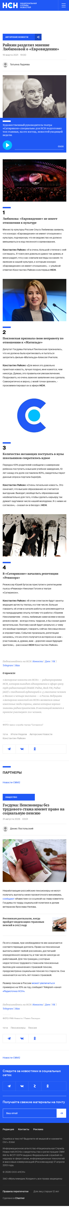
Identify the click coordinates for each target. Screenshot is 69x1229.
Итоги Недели (19, 734)
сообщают (8, 898)
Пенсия (32, 1027)
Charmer (20, 1198)
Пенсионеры (18, 1027)
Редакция (8, 1129)
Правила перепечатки (15, 1191)
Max (17, 665)
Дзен (47, 661)
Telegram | (9, 665)
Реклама (38, 1129)
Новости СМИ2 (11, 782)
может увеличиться (43, 983)
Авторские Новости (41, 734)
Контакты (23, 1129)
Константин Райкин (14, 738)
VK (53, 661)
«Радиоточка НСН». (14, 991)
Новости (37, 661)
